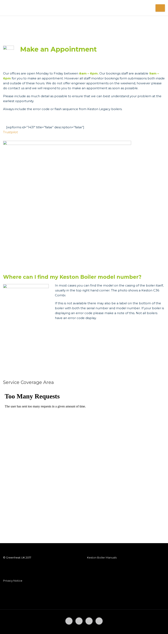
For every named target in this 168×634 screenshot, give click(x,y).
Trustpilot (10, 132)
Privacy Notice (12, 580)
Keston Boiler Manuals (102, 557)
